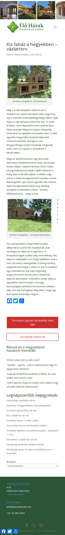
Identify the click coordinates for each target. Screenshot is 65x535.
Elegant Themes (25, 530)
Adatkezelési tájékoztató (17, 490)
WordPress (50, 530)
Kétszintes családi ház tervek (21, 439)
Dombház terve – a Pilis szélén (22, 420)
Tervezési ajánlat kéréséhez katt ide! (32, 322)
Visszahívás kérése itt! (32, 337)
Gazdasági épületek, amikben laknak (25, 444)
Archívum (11, 461)
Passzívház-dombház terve (20, 400)
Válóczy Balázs (21, 54)
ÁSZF (8, 487)
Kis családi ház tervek (17, 415)
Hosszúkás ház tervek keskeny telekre (26, 425)
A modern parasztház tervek (21, 410)
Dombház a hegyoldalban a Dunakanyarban (28, 405)
